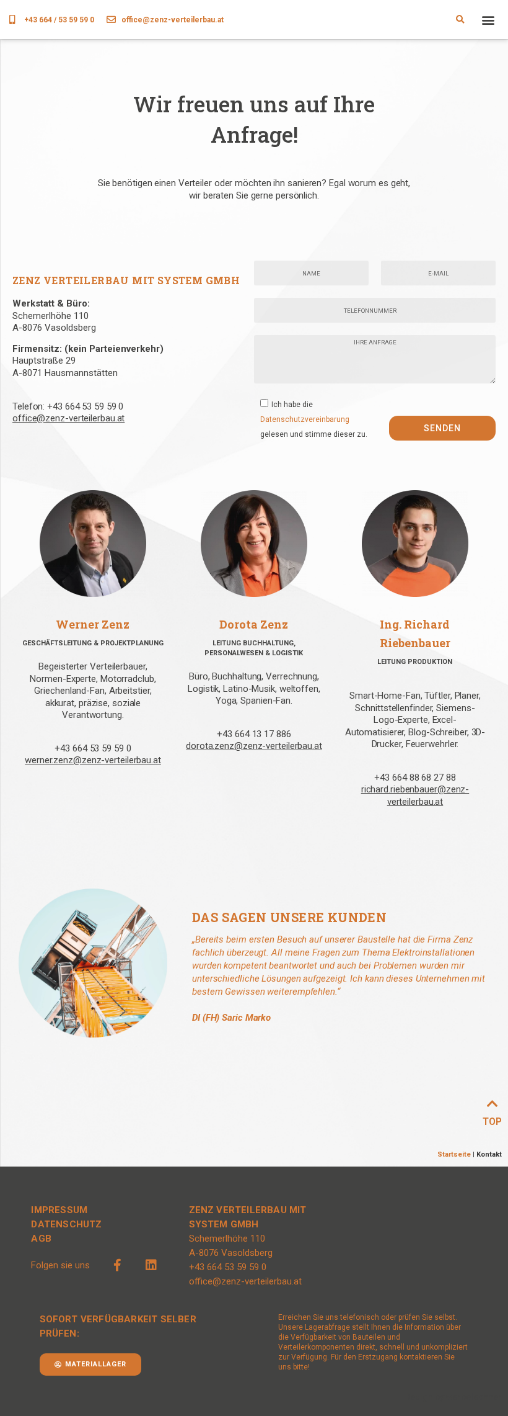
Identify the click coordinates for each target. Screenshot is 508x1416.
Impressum (59, 1210)
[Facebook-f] (118, 1265)
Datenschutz (66, 1224)
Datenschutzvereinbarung (304, 418)
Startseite (454, 1154)
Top (492, 1121)
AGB (41, 1238)
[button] (460, 20)
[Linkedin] (151, 1265)
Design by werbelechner (453, 1397)
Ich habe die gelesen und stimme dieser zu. (313, 419)
